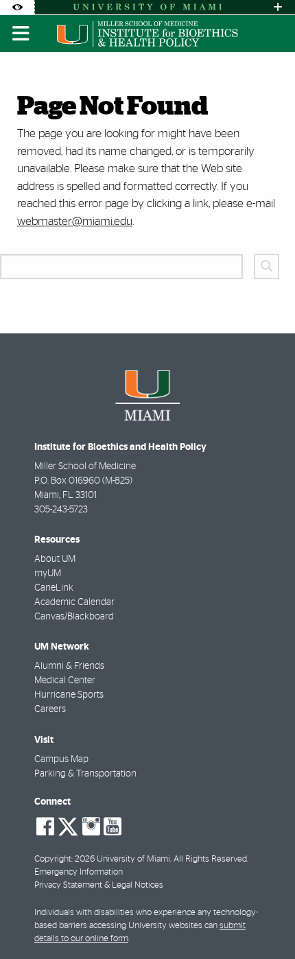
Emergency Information (78, 872)
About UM (54, 559)
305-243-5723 (61, 509)
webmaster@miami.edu (74, 221)
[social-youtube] (112, 826)
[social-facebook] (45, 826)
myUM (47, 573)
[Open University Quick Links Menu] (278, 7)
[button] (265, 920)
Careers (50, 709)
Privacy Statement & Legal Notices (98, 885)
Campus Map (61, 759)
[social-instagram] (91, 826)
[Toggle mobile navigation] (21, 33)
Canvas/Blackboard (74, 616)
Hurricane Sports (69, 695)
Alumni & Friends (69, 666)
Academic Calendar (74, 602)
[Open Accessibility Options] (17, 7)
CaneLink (53, 588)
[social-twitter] (68, 825)
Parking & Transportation (85, 774)
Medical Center (64, 680)
